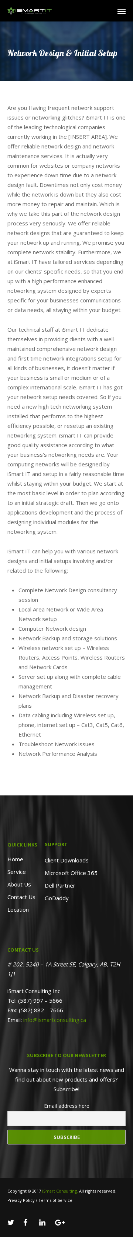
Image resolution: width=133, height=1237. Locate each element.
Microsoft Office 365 (71, 872)
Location (18, 909)
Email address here (66, 1105)
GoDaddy (57, 898)
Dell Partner (60, 885)
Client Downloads (67, 860)
